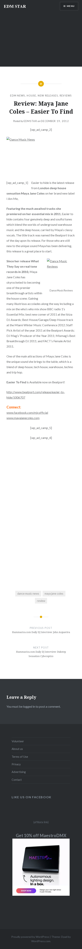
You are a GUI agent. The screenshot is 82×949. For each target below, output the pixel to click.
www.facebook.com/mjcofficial (27, 412)
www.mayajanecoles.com (22, 418)
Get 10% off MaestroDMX (41, 835)
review (41, 600)
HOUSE (31, 95)
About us (17, 748)
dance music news (28, 593)
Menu (71, 6)
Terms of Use (20, 756)
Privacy (16, 764)
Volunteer (18, 741)
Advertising (19, 772)
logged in (29, 706)
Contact (17, 779)
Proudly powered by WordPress (30, 936)
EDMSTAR (30, 121)
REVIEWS (66, 95)
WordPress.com (40, 941)
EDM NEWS (17, 95)
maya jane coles (54, 593)
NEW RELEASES (48, 95)
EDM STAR (15, 6)
